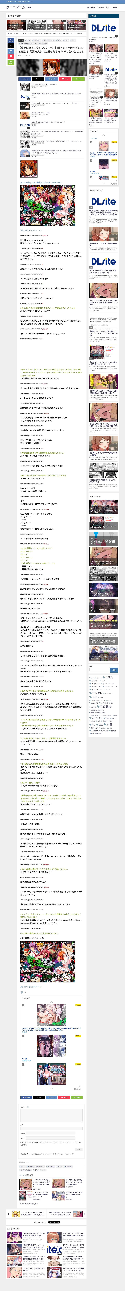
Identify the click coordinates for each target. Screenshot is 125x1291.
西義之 (113, 730)
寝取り (59, 40)
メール (23, 1133)
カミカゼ (111, 683)
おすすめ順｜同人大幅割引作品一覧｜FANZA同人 (41, 182)
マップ (108, 700)
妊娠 (99, 721)
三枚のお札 (93, 707)
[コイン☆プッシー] (51, 1072)
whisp (92, 678)
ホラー (74, 40)
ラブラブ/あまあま (49, 40)
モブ (111, 703)
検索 (91, 666)
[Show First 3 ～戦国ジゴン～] (51, 1044)
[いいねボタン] (21, 992)
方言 (94, 725)
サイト (23, 1138)
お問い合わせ (91, 7)
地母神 (115, 715)
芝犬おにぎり (25, 1030)
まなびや (103, 680)
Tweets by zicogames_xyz (28, 1203)
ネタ (94, 697)
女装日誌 (93, 721)
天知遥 (107, 718)
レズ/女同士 (37, 40)
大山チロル (97, 718)
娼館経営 (105, 721)
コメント (25, 1107)
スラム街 (107, 689)
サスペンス (97, 689)
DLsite (77, 1089)
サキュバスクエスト (111, 686)
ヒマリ (101, 697)
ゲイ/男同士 (43, 43)
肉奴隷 (110, 728)
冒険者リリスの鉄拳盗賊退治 (98, 712)
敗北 (111, 721)
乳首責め (105, 706)
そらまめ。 (95, 680)
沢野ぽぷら (95, 728)
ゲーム (21, 40)
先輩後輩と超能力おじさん (97, 710)
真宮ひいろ (103, 728)
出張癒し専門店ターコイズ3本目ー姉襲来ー (101, 715)
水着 (109, 724)
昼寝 (101, 725)
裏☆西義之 (104, 730)
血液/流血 (95, 730)
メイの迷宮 (104, 703)
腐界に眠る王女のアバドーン (29, 43)
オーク (105, 683)
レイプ (66, 40)
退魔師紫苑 (98, 733)
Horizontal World (94, 137)
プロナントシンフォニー (98, 700)
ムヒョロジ (95, 703)
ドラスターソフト (26, 1058)
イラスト (96, 684)
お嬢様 (109, 677)
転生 (92, 733)
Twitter (115, 7)
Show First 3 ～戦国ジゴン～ (30, 1057)
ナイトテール (109, 693)
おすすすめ (99, 678)
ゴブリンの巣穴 (96, 686)
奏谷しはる (114, 718)
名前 (22, 1125)
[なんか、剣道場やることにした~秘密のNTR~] (51, 1015)
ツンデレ (97, 693)
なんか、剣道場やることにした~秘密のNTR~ (35, 1028)
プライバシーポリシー (104, 7)
